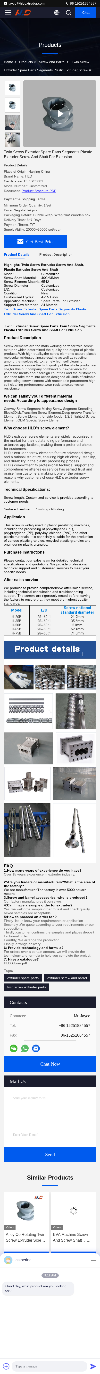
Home (8, 62)
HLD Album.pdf (15, 963)
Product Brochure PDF (39, 191)
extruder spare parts (23, 978)
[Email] (36, 1048)
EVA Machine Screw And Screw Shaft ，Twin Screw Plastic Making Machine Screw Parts (35, 1237)
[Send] (93, 1366)
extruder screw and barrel (67, 978)
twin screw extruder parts (26, 987)
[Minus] (93, 1260)
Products (26, 62)
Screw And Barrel (52, 62)
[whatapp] (25, 1048)
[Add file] (6, 1366)
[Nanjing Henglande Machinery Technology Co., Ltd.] (24, 12)
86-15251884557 (82, 3)
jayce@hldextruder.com (26, 3)
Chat (86, 12)
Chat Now (50, 1064)
